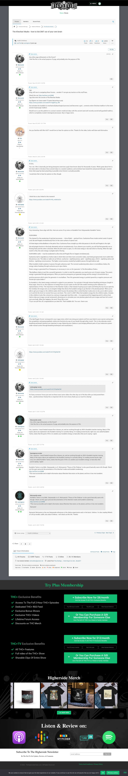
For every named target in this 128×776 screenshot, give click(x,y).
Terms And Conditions (86, 764)
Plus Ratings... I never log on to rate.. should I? (67, 561)
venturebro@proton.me (36, 561)
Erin (21, 138)
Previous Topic (100, 533)
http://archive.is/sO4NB (46, 95)
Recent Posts (36, 21)
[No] (125, 772)
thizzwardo (21, 65)
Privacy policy (113, 773)
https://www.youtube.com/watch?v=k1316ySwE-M (44, 352)
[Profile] (18, 69)
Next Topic (109, 533)
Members (25, 21)
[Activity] (20, 69)
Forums (17, 21)
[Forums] (14, 26)
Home (61, 13)
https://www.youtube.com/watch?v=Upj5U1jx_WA (44, 102)
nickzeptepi (21, 204)
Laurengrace (26, 43)
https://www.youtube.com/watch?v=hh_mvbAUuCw (45, 199)
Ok (103, 773)
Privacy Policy (98, 764)
